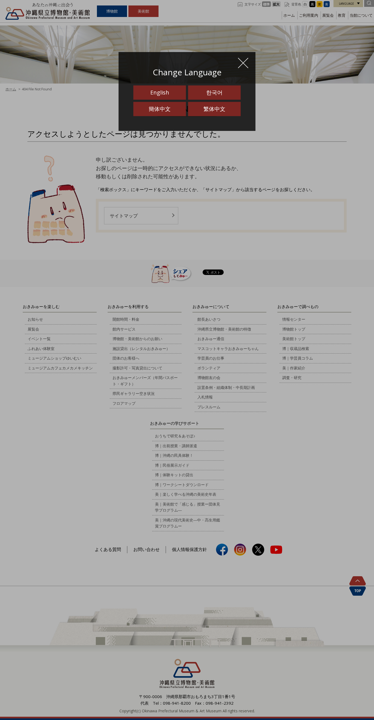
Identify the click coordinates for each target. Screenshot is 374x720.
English (159, 92)
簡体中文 (160, 109)
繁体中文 (214, 109)
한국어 (214, 92)
